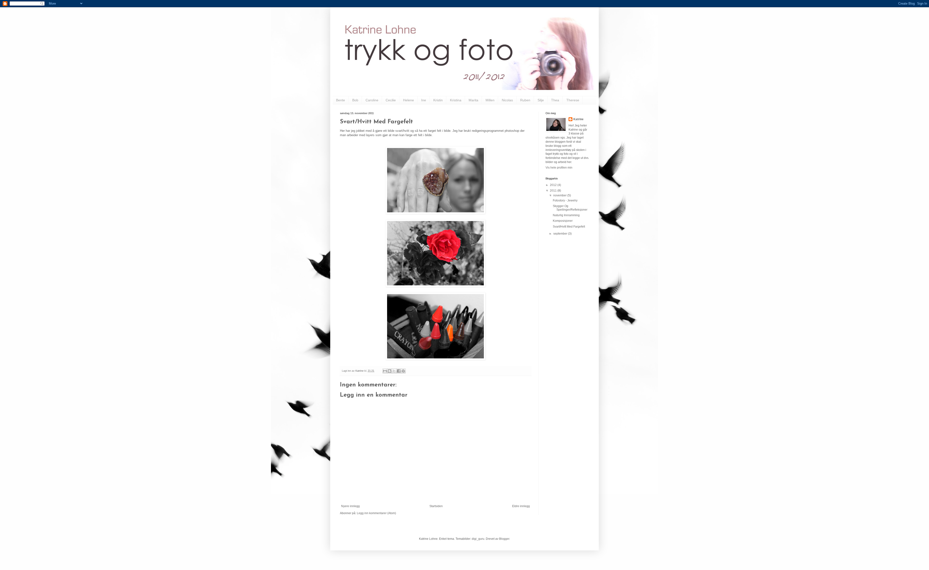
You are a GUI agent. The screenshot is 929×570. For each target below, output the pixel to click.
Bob (355, 100)
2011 (553, 190)
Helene (408, 100)
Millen (490, 100)
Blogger (504, 538)
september (560, 233)
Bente (340, 100)
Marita (473, 100)
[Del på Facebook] (398, 371)
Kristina (455, 100)
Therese (572, 100)
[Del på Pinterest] (403, 371)
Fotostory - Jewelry (565, 200)
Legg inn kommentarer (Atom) (376, 513)
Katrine (578, 119)
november (560, 195)
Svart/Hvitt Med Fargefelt (569, 226)
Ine (423, 100)
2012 (553, 185)
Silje (541, 100)
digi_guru (478, 538)
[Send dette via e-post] (384, 371)
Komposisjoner (563, 220)
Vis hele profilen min (559, 167)
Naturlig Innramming (566, 215)
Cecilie (391, 100)
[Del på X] (394, 371)
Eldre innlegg (521, 506)
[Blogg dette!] (389, 371)
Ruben (525, 100)
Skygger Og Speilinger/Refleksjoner (570, 207)
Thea (555, 100)
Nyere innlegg (350, 506)
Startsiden (436, 506)
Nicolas (507, 100)
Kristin (438, 100)
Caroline (372, 100)
